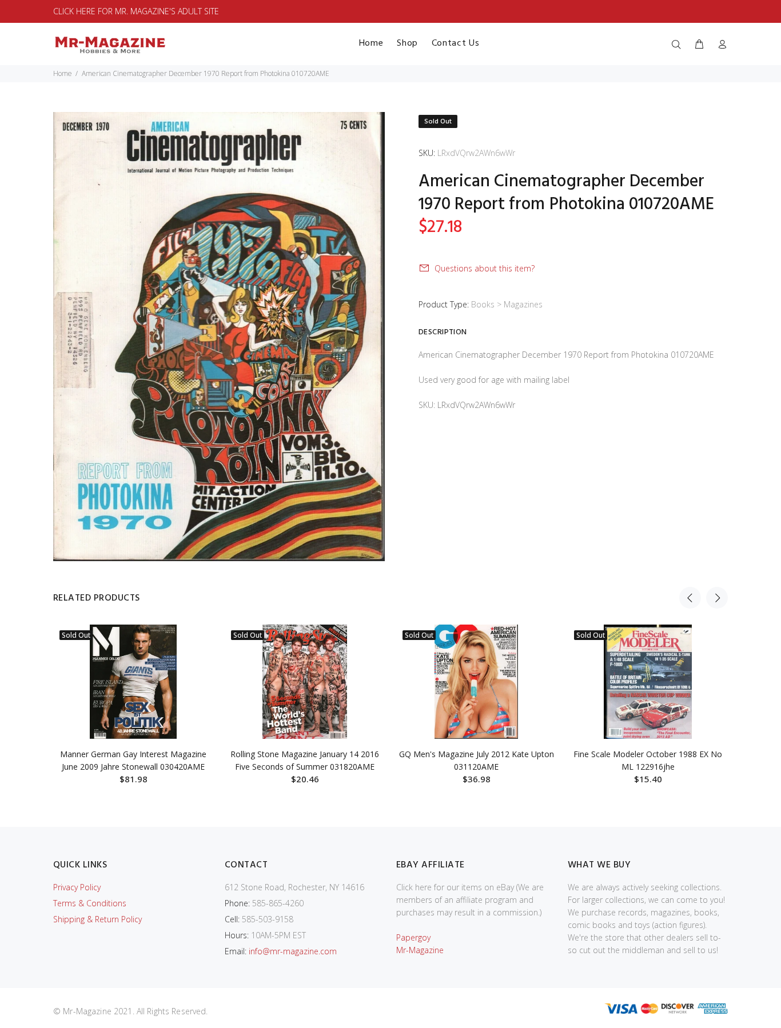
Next (717, 598)
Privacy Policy (77, 887)
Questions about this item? (485, 268)
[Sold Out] (133, 682)
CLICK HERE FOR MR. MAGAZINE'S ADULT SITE (136, 11)
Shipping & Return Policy (97, 919)
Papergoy (413, 937)
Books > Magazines (507, 304)
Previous (690, 598)
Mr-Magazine (420, 950)
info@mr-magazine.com (293, 951)
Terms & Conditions (89, 903)
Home (62, 73)
